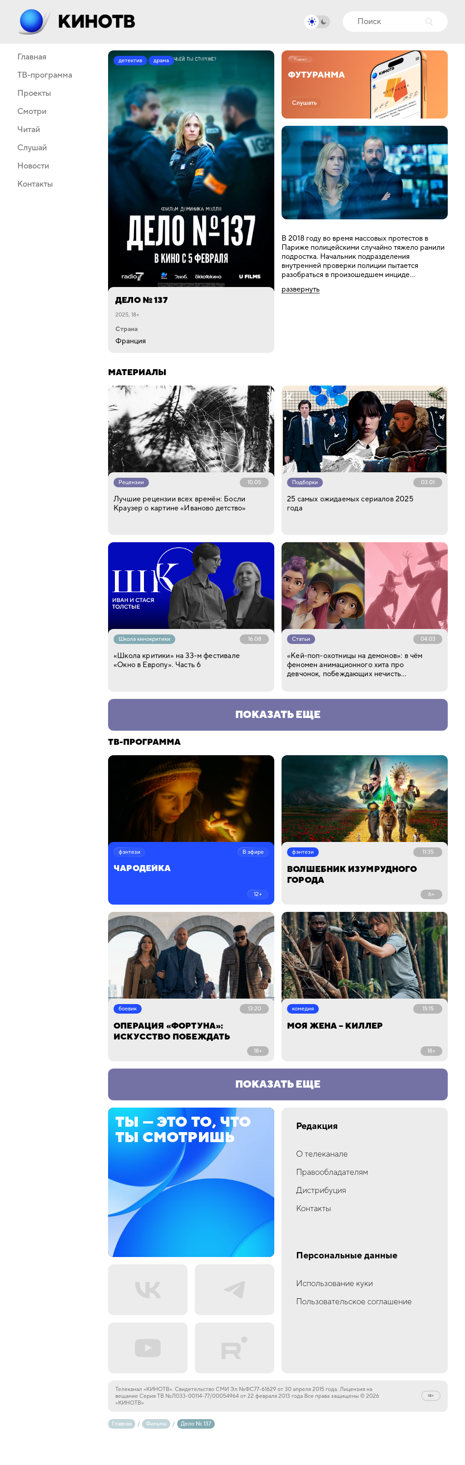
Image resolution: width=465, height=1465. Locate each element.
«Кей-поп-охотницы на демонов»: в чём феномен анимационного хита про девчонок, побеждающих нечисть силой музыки (354, 664)
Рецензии (131, 482)
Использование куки (334, 1283)
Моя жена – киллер (335, 1026)
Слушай (32, 148)
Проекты (34, 93)
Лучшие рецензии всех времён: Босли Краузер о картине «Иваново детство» (180, 504)
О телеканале (322, 1154)
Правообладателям (332, 1172)
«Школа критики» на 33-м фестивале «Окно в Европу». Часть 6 (177, 660)
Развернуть (301, 289)
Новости (33, 166)
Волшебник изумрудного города (352, 875)
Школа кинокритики (144, 639)
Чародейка (142, 868)
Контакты (35, 184)
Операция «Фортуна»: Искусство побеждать (172, 1031)
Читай (28, 129)
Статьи (301, 639)
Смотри (31, 111)
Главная (31, 57)
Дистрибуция (321, 1190)
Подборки (305, 482)
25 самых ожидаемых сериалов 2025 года (350, 504)
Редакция (317, 1126)
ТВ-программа (44, 75)
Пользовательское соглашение (354, 1301)
